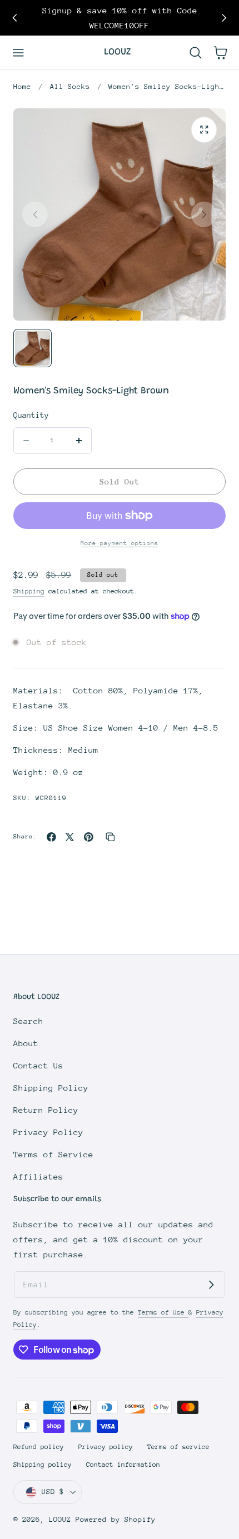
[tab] (32, 348)
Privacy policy (105, 1447)
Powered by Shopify (116, 1519)
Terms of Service (53, 1154)
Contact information (123, 1464)
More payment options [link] (119, 543)
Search (28, 1021)
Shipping (28, 591)
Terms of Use (163, 1312)
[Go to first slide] (224, 18)
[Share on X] (70, 837)
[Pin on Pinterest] (88, 837)
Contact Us (38, 1065)
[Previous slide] (15, 18)
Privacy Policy (48, 1132)
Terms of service (178, 1447)
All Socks (70, 86)
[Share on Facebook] (51, 837)
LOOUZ (60, 1519)
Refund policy (38, 1447)
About (25, 1043)
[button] (18, 52)
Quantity (31, 415)
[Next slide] (204, 214)
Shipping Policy (50, 1087)
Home (22, 86)
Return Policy (45, 1110)
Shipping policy (42, 1464)
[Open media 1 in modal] (204, 130)
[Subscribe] (211, 1285)
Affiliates (38, 1176)
